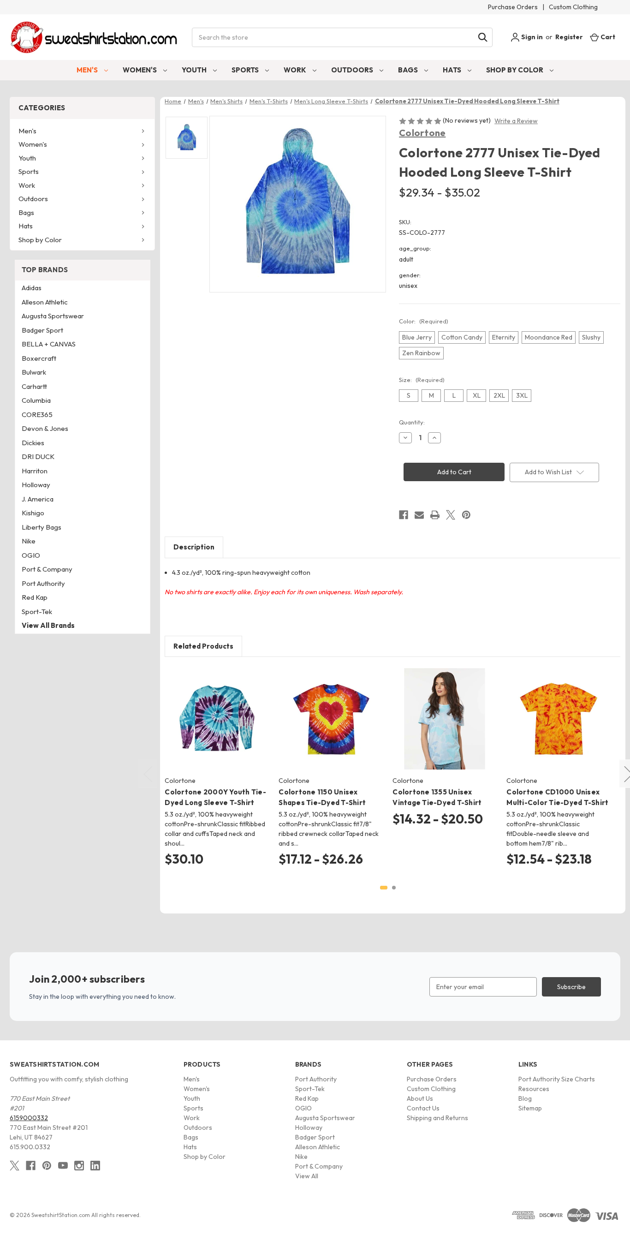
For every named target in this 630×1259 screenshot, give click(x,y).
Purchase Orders (513, 7)
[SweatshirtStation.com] (94, 37)
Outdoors (352, 70)
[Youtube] (63, 1165)
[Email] (419, 514)
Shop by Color (515, 70)
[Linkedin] (95, 1165)
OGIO (31, 555)
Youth (195, 70)
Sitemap (530, 1108)
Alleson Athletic (45, 302)
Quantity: (412, 422)
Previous (147, 773)
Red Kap (35, 597)
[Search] (483, 37)
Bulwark (34, 372)
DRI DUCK (38, 456)
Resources (533, 1089)
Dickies (33, 442)
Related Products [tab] (203, 646)
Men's (88, 70)
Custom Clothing (573, 7)
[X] (450, 514)
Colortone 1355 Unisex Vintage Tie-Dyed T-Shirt (436, 797)
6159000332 (29, 1118)
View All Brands (48, 625)
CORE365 (37, 414)
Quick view (210, 711)
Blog (525, 1098)
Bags (408, 70)
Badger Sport (42, 330)
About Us (420, 1098)
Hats (453, 70)
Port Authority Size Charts (556, 1079)
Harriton (35, 470)
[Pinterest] (466, 514)
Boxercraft (39, 358)
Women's (140, 70)
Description (193, 547)
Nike (29, 541)
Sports (246, 70)
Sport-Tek (37, 611)
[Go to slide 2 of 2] (394, 887)
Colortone (422, 132)
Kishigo (33, 512)
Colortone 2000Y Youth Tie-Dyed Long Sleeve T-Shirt (215, 797)
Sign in (531, 37)
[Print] (435, 514)
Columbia (36, 400)
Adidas (32, 287)
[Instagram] (79, 1165)
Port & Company (47, 569)
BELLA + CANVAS (49, 344)
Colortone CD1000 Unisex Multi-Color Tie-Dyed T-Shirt (557, 797)
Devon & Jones (45, 428)
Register (569, 37)
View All (306, 1176)
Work (296, 70)
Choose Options (217, 727)
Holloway (36, 484)
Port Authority (43, 583)
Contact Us (423, 1108)
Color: (423, 321)
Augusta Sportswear (53, 315)
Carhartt (34, 386)
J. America (37, 499)
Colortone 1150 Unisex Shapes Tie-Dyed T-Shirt (322, 797)
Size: (422, 379)
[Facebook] (403, 514)
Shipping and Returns (437, 1118)
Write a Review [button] (516, 121)
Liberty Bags (41, 527)
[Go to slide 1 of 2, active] (383, 887)
